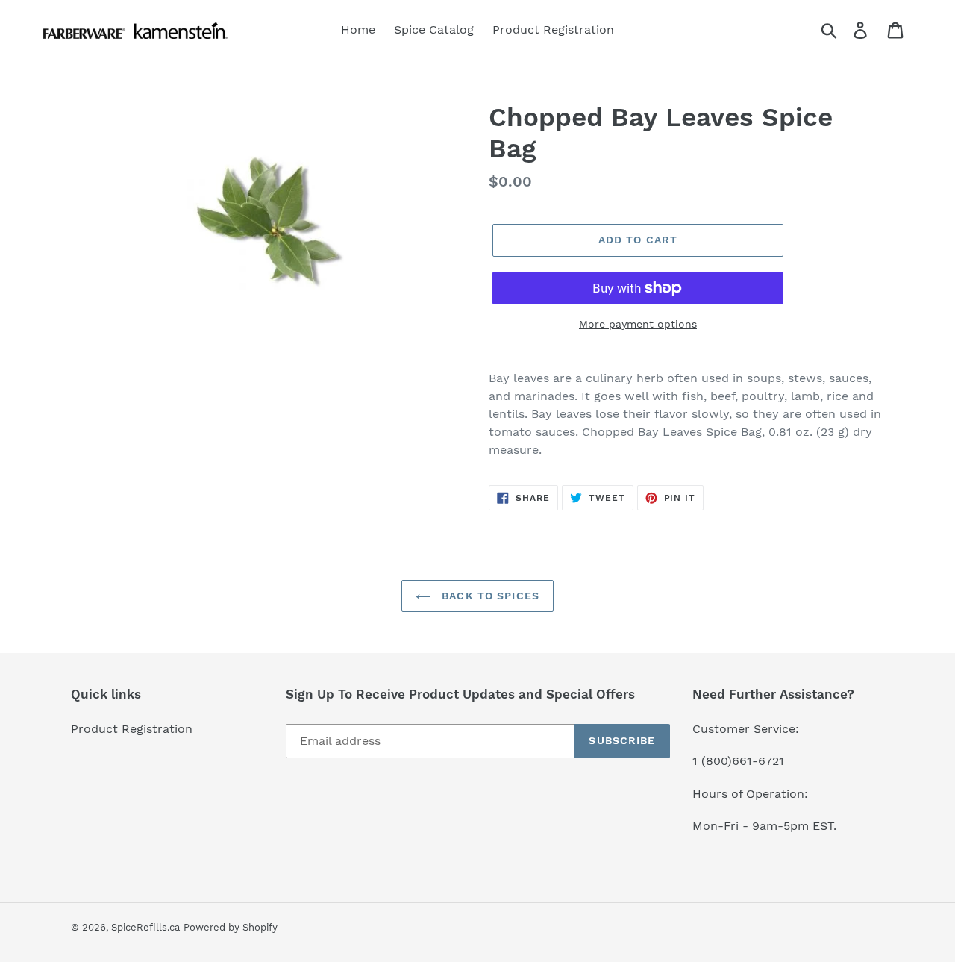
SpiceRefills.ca (145, 927)
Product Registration (131, 729)
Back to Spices (488, 596)
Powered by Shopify (231, 927)
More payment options (638, 324)
